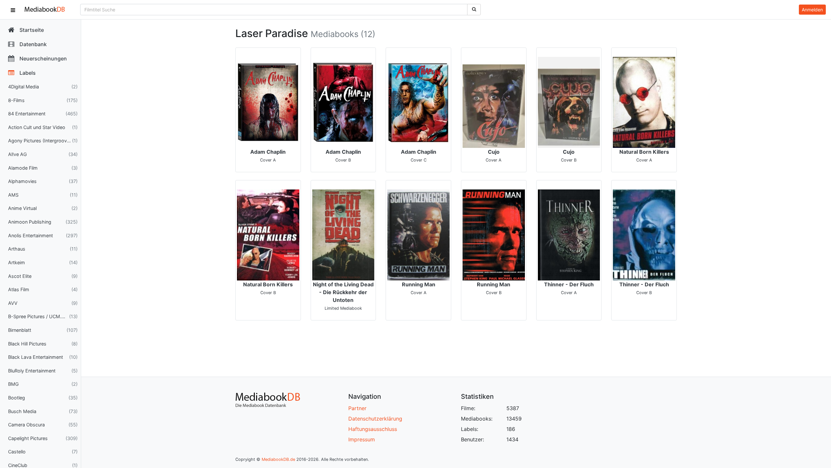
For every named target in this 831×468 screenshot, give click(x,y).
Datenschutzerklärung (375, 418)
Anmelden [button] (812, 9)
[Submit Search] (474, 9)
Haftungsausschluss (372, 429)
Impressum (361, 439)
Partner (357, 408)
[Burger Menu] (12, 9)
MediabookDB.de (278, 459)
